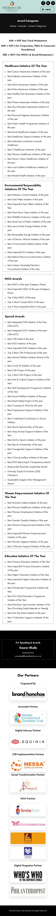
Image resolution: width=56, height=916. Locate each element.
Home (13, 26)
